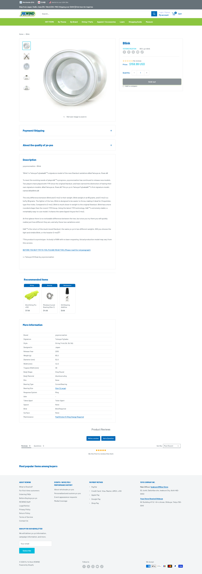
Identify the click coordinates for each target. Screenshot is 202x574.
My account (164, 15)
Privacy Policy (24, 509)
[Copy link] (142, 52)
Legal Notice (24, 506)
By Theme (62, 22)
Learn (122, 22)
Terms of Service (26, 517)
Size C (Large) (60, 388)
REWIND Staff (25, 502)
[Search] (154, 13)
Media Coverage (60, 501)
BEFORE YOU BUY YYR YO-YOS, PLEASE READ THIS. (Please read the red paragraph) (56, 250)
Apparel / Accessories (106, 22)
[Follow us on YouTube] (97, 566)
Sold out (152, 82)
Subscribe (27, 550)
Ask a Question (108, 438)
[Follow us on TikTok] (101, 566)
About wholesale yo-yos (64, 489)
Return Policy (24, 513)
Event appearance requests (65, 497)
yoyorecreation (129, 49)
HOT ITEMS (49, 22)
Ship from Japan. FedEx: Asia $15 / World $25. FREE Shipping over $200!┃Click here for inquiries (56, 7)
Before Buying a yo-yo (28, 498)
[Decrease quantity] (134, 72)
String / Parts (87, 22)
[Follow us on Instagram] (93, 566)
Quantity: (126, 73)
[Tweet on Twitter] (133, 52)
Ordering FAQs (25, 494)
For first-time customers (29, 490)
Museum (149, 22)
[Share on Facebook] (124, 52)
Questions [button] (37, 446)
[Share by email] (137, 52)
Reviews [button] (24, 446)
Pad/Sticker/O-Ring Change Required (69, 417)
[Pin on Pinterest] (128, 52)
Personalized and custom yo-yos (67, 493)
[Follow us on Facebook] (84, 566)
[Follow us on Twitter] (88, 566)
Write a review (93, 438)
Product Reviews (101, 429)
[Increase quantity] (146, 72)
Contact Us (23, 521)
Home (21, 34)
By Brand (74, 22)
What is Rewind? (26, 487)
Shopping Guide (135, 22)
